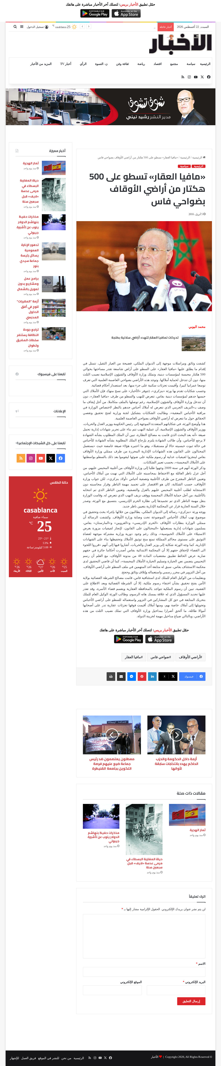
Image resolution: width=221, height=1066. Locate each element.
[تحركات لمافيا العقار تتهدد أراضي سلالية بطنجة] (193, 343)
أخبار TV (65, 64)
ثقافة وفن (122, 64)
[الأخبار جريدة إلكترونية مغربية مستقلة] (180, 44)
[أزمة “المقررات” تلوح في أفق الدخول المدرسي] (54, 308)
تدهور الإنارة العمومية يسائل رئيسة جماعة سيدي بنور (29, 255)
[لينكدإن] (152, 676)
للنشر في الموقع (48, 1058)
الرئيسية (205, 64)
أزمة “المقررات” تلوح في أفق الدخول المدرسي (28, 309)
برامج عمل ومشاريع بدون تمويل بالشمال (28, 284)
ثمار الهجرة (197, 830)
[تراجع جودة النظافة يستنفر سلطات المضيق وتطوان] (54, 333)
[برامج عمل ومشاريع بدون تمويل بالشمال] (54, 284)
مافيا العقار (133, 657)
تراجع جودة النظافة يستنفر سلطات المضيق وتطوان (27, 337)
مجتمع (174, 64)
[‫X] (50, 458)
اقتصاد (158, 64)
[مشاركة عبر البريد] (121, 676)
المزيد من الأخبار (41, 64)
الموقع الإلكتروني (131, 982)
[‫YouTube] (40, 458)
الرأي (83, 64)
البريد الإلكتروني (194, 982)
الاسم (200, 963)
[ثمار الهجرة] (187, 815)
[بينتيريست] (142, 676)
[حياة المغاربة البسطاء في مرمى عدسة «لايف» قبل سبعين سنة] (144, 829)
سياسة (191, 64)
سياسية (184, 166)
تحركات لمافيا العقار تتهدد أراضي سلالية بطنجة (144, 337)
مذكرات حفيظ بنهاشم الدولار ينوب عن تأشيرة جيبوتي (121, 26)
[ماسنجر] (131, 676)
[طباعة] (111, 676)
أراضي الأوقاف (189, 657)
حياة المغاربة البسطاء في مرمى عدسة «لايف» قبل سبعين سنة (144, 863)
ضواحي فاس (160, 657)
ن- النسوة (101, 64)
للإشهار (14, 1058)
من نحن (66, 1058)
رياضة (141, 64)
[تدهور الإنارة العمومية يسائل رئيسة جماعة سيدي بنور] (54, 251)
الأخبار (154, 1056)
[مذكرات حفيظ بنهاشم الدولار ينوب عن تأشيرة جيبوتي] (101, 816)
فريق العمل (28, 1058)
